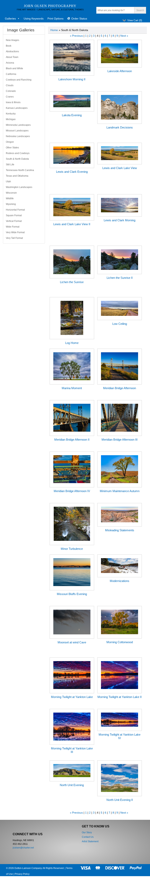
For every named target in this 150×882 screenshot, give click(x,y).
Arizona (10, 62)
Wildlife (10, 198)
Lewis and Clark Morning (119, 220)
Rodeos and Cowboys (17, 153)
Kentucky (11, 113)
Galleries (10, 18)
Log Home (72, 342)
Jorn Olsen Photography (50, 6)
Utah (8, 181)
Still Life (10, 164)
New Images (12, 40)
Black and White (14, 68)
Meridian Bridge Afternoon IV (72, 491)
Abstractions (12, 51)
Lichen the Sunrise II (120, 277)
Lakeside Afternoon (119, 71)
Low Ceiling (119, 323)
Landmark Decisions (119, 127)
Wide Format (12, 226)
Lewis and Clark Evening (72, 171)
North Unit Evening (72, 785)
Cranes (10, 96)
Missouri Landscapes (17, 130)
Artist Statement (90, 841)
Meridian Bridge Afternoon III (120, 439)
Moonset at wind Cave (72, 642)
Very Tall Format (14, 238)
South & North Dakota (17, 159)
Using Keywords (34, 18)
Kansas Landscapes (17, 108)
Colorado (11, 91)
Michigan (11, 119)
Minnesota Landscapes (18, 125)
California (11, 74)
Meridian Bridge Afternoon (119, 388)
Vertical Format (14, 221)
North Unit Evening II (119, 799)
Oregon (10, 142)
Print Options (55, 18)
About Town (12, 57)
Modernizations (119, 581)
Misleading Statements (119, 530)
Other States (12, 147)
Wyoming (11, 204)
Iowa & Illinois (13, 102)
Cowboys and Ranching (18, 79)
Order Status (79, 18)
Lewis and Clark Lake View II (71, 224)
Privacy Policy (22, 874)
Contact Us (88, 837)
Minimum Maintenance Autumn (119, 491)
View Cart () (134, 20)
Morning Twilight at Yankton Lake (72, 697)
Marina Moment (72, 388)
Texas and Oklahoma (17, 175)
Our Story (87, 832)
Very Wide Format (15, 232)
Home (54, 30)
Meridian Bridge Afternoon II (71, 439)
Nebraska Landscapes (18, 136)
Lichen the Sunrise (72, 282)
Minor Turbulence (72, 548)
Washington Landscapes (19, 187)
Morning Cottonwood (119, 642)
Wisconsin (11, 192)
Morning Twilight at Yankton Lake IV (119, 736)
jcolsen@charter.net (23, 847)
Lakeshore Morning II (71, 79)
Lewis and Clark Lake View (119, 168)
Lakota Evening (72, 115)
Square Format (14, 215)
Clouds (9, 85)
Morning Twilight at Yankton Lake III (72, 750)
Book (8, 45)
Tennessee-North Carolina (20, 170)
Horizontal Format (15, 209)
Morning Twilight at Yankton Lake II (119, 697)
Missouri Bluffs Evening (72, 594)
